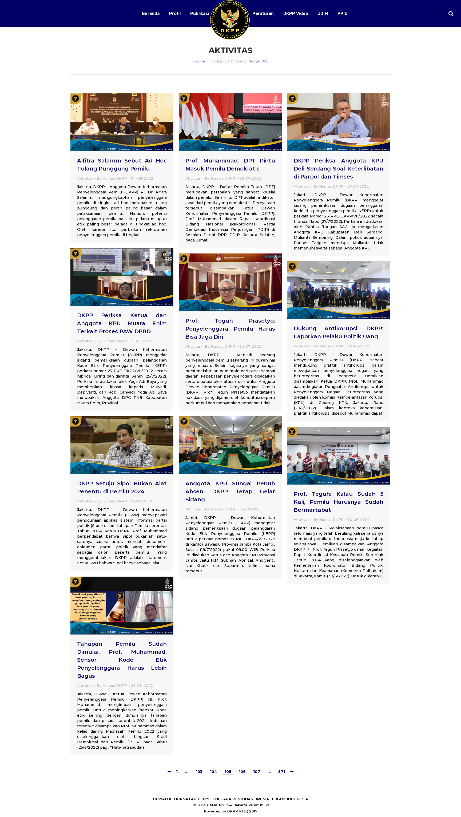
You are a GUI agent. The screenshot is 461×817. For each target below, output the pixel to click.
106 (242, 771)
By (112, 178)
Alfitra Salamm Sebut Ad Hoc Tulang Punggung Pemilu (122, 164)
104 (213, 771)
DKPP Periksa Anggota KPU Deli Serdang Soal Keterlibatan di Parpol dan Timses (338, 168)
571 (281, 771)
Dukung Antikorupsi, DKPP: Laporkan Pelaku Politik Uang (338, 332)
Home (199, 61)
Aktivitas (85, 178)
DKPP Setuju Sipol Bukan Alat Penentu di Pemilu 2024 (122, 487)
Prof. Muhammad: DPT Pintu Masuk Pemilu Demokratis (230, 164)
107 (256, 771)
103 (199, 771)
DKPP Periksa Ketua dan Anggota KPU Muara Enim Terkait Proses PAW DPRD (122, 323)
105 (228, 771)
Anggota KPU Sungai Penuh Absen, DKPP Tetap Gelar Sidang (230, 491)
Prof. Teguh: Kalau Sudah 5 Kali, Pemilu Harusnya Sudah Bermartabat (338, 502)
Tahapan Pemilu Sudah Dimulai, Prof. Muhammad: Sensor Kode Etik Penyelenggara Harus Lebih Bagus (122, 660)
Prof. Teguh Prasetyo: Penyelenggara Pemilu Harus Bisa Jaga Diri (230, 329)
